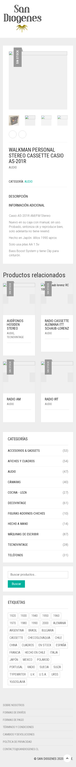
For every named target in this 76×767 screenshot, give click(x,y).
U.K (32, 674)
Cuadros (28, 645)
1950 (45, 616)
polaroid (43, 660)
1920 (13, 616)
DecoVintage (17, 503)
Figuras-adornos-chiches (26, 513)
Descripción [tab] (18, 196)
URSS (54, 674)
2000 (45, 623)
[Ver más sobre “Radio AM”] (29, 416)
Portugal (16, 667)
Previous (11, 75)
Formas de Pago (13, 720)
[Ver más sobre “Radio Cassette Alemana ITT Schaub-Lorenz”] (67, 345)
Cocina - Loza (17, 492)
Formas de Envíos (14, 712)
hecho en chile (35, 652)
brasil (32, 630)
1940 (34, 616)
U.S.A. (43, 674)
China (13, 645)
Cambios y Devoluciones (18, 734)
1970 (13, 623)
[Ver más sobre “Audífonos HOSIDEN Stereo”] (29, 349)
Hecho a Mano (18, 524)
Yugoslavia (17, 682)
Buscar (16, 584)
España (61, 645)
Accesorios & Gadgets (24, 451)
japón (14, 660)
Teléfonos (15, 555)
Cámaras (14, 482)
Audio (13, 167)
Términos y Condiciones (18, 727)
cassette (16, 638)
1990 (34, 623)
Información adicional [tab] (27, 205)
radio (31, 667)
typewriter (18, 674)
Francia (15, 652)
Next (65, 75)
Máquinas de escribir (23, 534)
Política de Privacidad (17, 742)
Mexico (27, 660)
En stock (45, 645)
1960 (56, 616)
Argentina (17, 630)
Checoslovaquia (39, 638)
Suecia (44, 667)
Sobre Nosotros (13, 705)
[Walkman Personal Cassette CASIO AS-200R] (22, 134)
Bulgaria (48, 630)
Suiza (57, 667)
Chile (58, 638)
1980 (23, 623)
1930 (23, 616)
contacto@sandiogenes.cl (21, 749)
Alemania (59, 623)
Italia (54, 652)
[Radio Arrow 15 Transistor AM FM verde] (13, 134)
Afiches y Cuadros (21, 461)
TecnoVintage (15, 337)
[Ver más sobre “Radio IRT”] (67, 416)
